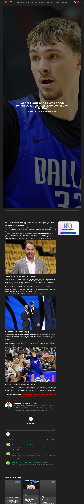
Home (4, 208)
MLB (32, 2)
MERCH (52, 2)
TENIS (47, 2)
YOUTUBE (58, 2)
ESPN (37, 387)
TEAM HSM (64, 2)
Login (53, 429)
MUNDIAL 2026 (20, 2)
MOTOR (43, 2)
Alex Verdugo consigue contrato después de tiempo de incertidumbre (31, 500)
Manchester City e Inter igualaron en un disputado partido (12, 501)
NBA (35, 2)
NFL (39, 2)
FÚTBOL (27, 2)
